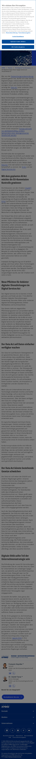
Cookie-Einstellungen (18, 36)
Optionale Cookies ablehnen (18, 41)
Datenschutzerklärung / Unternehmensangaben (18, 32)
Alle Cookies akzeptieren (18, 47)
